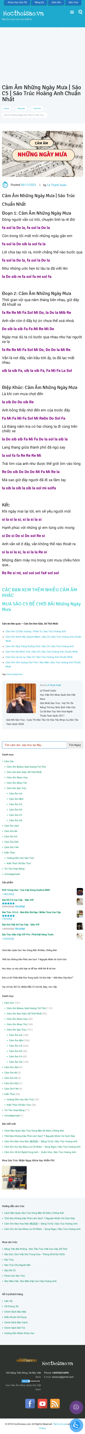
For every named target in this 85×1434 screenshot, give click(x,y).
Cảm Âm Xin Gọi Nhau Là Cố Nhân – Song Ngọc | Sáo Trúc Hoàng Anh (42, 1146)
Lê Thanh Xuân (56, 185)
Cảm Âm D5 (15, 809)
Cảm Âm (56, 2)
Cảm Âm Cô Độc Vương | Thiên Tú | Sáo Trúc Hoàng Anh (36, 631)
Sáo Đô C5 (10, 1270)
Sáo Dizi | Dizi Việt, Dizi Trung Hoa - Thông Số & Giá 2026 (34, 1254)
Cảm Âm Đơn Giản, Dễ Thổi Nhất (24, 772)
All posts (21, 108)
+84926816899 (60, 1372)
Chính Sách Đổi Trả (14, 1327)
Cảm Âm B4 (10, 831)
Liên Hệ (8, 1301)
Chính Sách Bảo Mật (15, 1311)
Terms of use (60, 1424)
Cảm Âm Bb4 (16, 799)
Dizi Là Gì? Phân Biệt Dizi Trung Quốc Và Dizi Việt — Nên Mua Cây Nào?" (38, 977)
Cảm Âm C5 (15, 804)
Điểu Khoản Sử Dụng (15, 1317)
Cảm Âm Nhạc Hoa (17, 777)
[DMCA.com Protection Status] (31, 1381)
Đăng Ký (39, 2)
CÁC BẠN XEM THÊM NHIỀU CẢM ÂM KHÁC (39, 592)
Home (6, 108)
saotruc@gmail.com (63, 1377)
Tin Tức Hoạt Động (14, 868)
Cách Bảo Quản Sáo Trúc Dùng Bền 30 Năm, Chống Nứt (29, 950)
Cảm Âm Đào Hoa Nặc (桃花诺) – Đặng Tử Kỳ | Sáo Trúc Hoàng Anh (40, 1141)
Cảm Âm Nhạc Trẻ (16, 782)
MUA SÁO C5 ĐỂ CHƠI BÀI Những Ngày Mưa (41, 606)
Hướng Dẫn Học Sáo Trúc (20, 858)
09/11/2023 (28, 185)
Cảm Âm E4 (10, 836)
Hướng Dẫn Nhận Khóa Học (19, 1333)
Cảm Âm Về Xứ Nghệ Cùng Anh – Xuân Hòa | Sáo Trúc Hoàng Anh (40, 1152)
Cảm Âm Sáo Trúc (16, 788)
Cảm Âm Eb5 (11, 842)
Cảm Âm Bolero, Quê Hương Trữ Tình (26, 766)
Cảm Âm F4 (15, 815)
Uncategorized (12, 874)
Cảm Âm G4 (15, 820)
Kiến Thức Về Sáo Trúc (19, 863)
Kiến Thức (9, 852)
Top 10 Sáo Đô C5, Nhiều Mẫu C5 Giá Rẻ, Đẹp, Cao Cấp (29, 986)
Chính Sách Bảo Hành (16, 1322)
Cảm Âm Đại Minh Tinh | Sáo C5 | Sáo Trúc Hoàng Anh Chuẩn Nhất (42, 651)
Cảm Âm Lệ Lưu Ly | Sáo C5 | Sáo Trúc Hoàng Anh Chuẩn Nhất (39, 657)
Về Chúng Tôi (11, 1306)
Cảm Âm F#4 (11, 847)
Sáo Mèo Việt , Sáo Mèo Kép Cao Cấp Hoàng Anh (30, 1281)
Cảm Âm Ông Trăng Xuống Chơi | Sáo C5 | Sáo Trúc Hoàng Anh (40, 646)
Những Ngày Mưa (14, 674)
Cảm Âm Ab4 (11, 825)
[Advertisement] (42, 53)
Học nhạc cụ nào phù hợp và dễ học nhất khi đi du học (29, 968)
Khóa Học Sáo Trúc (14, 1275)
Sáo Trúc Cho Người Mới (17, 1265)
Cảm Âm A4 (15, 793)
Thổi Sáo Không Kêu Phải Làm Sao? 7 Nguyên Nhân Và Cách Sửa (34, 959)
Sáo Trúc (73, 2)
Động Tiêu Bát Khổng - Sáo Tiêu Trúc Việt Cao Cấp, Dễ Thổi (35, 1249)
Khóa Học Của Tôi (17, 2)
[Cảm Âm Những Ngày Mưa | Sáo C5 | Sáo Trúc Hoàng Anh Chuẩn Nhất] (42, 154)
